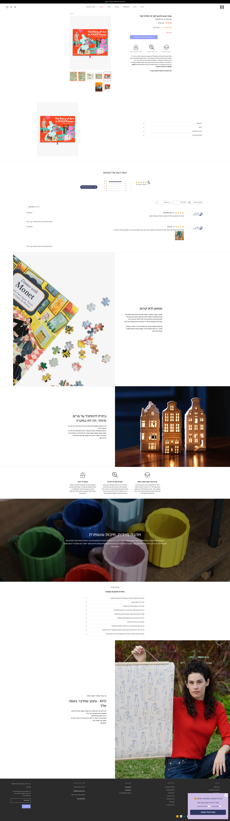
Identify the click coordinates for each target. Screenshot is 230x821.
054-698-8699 (81, 798)
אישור (26, 806)
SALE (101, 7)
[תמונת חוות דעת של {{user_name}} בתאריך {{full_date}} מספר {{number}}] (179, 235)
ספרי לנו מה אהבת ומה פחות (88, 187)
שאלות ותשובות (170, 790)
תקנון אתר (171, 802)
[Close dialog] (225, 795)
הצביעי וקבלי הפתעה (208, 812)
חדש (135, 7)
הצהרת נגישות (170, 796)
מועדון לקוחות (90, 7)
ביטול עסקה (171, 793)
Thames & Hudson (163, 19)
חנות (142, 7)
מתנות (117, 7)
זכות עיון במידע (170, 805)
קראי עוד (103, 723)
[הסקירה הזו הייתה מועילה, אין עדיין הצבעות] (31, 221)
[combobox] (179, 202)
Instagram (128, 790)
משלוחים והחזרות (169, 787)
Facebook (128, 787)
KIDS (109, 7)
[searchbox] (197, 202)
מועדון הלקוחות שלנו (214, 790)
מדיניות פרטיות (170, 799)
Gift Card (216, 787)
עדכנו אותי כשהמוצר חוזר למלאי (144, 37)
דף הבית (72, 13)
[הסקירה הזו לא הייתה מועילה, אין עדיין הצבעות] (28, 221)
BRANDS (126, 7)
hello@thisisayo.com (79, 791)
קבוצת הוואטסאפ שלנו (125, 793)
